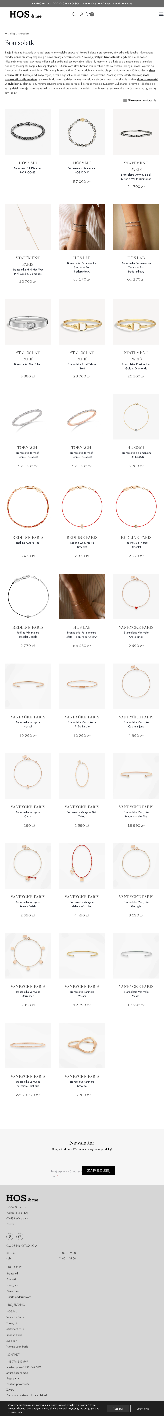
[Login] (82, 14)
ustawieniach (15, 1412)
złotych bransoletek (107, 57)
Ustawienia (142, 1409)
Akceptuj (118, 1409)
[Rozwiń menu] (160, 14)
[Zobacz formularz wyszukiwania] (74, 14)
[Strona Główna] (6, 33)
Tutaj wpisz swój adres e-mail (67, 1174)
